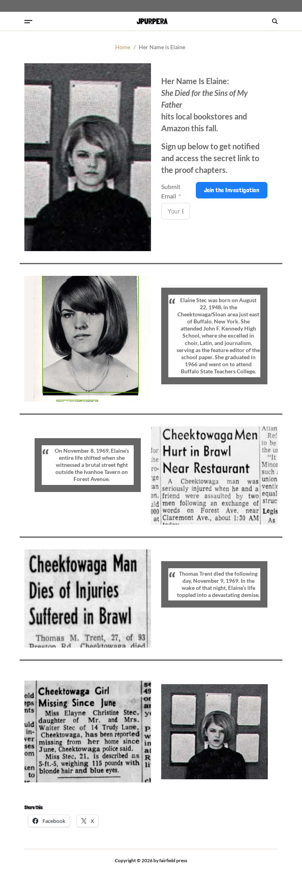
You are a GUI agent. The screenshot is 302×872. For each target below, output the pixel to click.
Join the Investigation (232, 190)
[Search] (275, 21)
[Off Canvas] (28, 21)
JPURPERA (152, 21)
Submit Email (170, 191)
